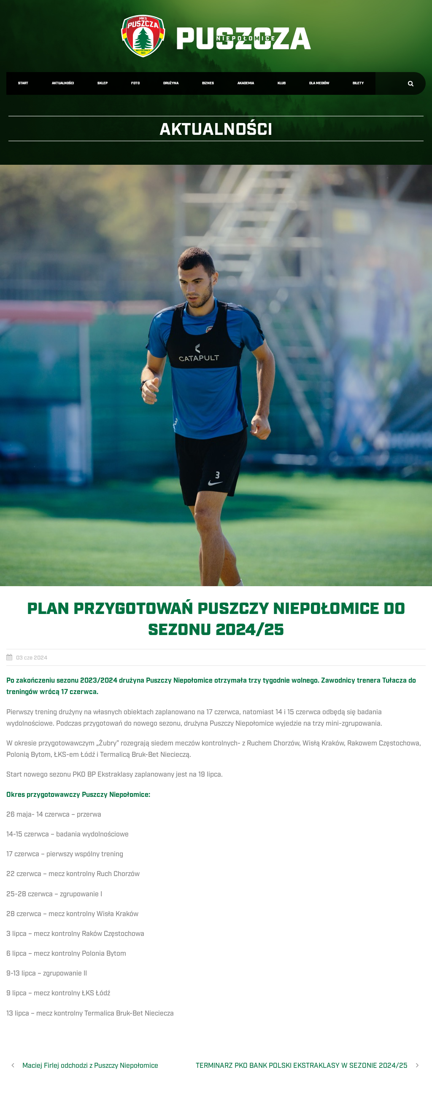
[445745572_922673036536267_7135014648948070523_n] (216, 375)
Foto (135, 83)
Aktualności (63, 83)
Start (23, 83)
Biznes (208, 83)
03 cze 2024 (31, 657)
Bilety (358, 83)
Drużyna (170, 83)
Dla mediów (319, 83)
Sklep (102, 83)
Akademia (246, 83)
